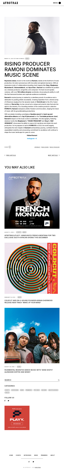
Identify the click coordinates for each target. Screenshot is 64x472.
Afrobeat (37, 147)
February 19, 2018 (9, 297)
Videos (7, 392)
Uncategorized (53, 390)
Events (19, 232)
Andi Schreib (19, 58)
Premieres (29, 390)
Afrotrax (38, 467)
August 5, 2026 (9, 232)
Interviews (15, 390)
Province (37, 390)
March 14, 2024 (9, 58)
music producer (55, 147)
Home (11, 455)
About (52, 455)
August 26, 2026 (9, 366)
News (27, 58)
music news (45, 147)
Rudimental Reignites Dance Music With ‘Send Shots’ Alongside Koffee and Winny (28, 371)
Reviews (44, 390)
